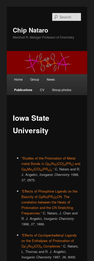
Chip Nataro (30, 30)
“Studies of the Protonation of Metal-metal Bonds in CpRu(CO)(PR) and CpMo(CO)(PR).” (50, 163)
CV (42, 89)
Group (34, 79)
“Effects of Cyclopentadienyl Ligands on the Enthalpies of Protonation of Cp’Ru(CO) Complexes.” (49, 241)
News (51, 79)
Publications (23, 89)
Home (18, 79)
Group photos (61, 89)
